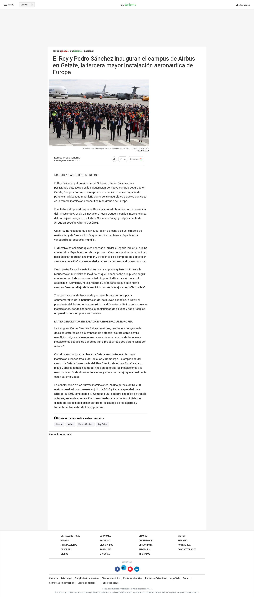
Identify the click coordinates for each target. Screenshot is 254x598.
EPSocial (105, 553)
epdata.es (144, 549)
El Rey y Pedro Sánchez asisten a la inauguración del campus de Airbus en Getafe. (116, 148)
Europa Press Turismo (67, 157)
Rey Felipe (102, 424)
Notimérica (184, 544)
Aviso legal (66, 578)
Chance (143, 536)
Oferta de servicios (111, 578)
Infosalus (144, 553)
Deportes (66, 549)
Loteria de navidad (86, 582)
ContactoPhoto (187, 549)
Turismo (182, 540)
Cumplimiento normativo (87, 578)
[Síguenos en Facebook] (117, 569)
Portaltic (105, 549)
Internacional (69, 544)
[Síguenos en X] (124, 569)
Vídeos (64, 553)
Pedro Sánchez (85, 424)
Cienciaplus (106, 544)
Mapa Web (174, 578)
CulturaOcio (146, 540)
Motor (181, 536)
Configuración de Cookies (61, 582)
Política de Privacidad (156, 578)
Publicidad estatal (110, 582)
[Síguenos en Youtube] (130, 569)
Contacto (53, 578)
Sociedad (105, 540)
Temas (186, 578)
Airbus (70, 424)
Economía (105, 536)
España (65, 540)
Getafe (59, 424)
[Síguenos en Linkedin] (137, 569)
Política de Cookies (132, 578)
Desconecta (145, 544)
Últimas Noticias (70, 536)
